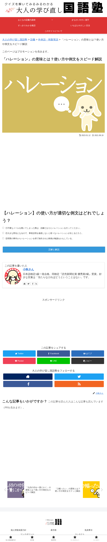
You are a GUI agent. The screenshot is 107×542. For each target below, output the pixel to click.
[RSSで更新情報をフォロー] (36, 283)
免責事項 (88, 530)
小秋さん (28, 269)
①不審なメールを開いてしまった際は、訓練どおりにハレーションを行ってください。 (43, 228)
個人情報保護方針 (18, 530)
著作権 (53, 530)
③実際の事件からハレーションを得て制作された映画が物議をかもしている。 (39, 238)
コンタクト (80, 534)
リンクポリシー (27, 534)
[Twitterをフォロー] (28, 283)
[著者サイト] (24, 283)
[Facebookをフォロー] (32, 283)
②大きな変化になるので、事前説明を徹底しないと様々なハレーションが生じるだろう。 (44, 233)
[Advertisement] (53, 171)
